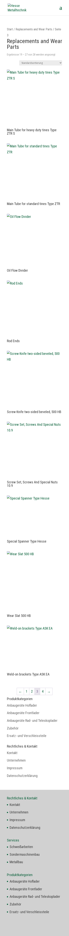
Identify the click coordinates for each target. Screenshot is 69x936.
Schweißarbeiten (21, 847)
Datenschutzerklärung (22, 776)
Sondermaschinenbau (25, 854)
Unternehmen (16, 760)
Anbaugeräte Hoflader (22, 705)
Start (10, 29)
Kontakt (12, 753)
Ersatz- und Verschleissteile (26, 736)
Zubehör (13, 728)
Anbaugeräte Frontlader (23, 713)
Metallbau (16, 862)
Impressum (14, 768)
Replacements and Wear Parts (34, 29)
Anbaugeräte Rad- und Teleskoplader (32, 721)
